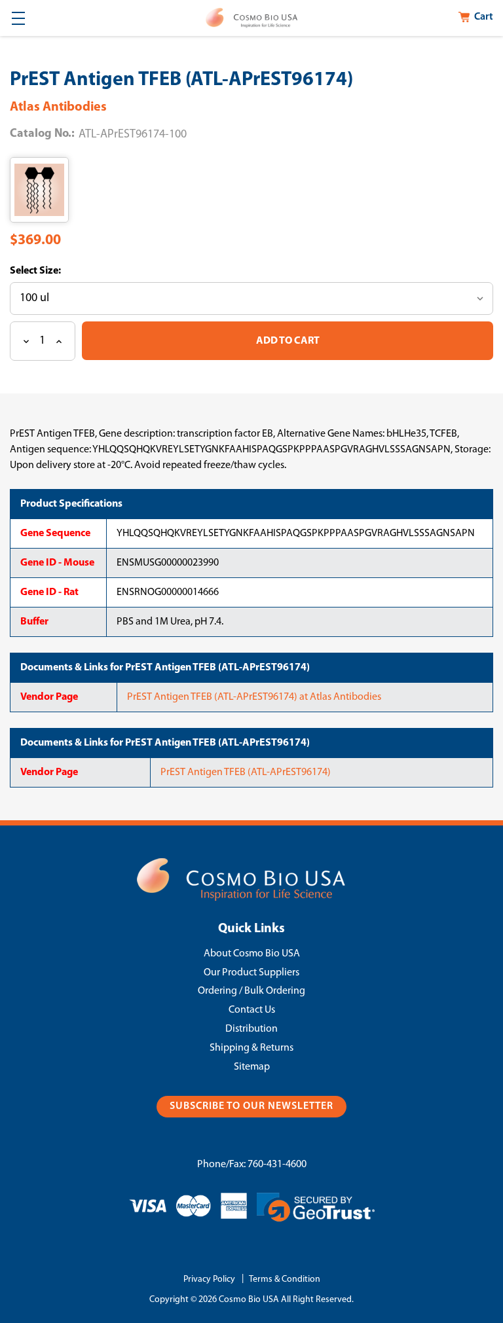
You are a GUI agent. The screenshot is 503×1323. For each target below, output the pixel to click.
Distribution (251, 1029)
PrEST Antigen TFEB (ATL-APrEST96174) (245, 772)
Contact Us (252, 1010)
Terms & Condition (284, 1279)
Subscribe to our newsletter (251, 1106)
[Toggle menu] (18, 18)
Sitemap (252, 1067)
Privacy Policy (209, 1279)
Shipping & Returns (251, 1048)
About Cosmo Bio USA (252, 954)
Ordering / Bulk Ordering (251, 991)
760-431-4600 (277, 1164)
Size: (49, 271)
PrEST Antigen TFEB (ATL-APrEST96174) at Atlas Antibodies (254, 697)
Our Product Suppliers (251, 973)
